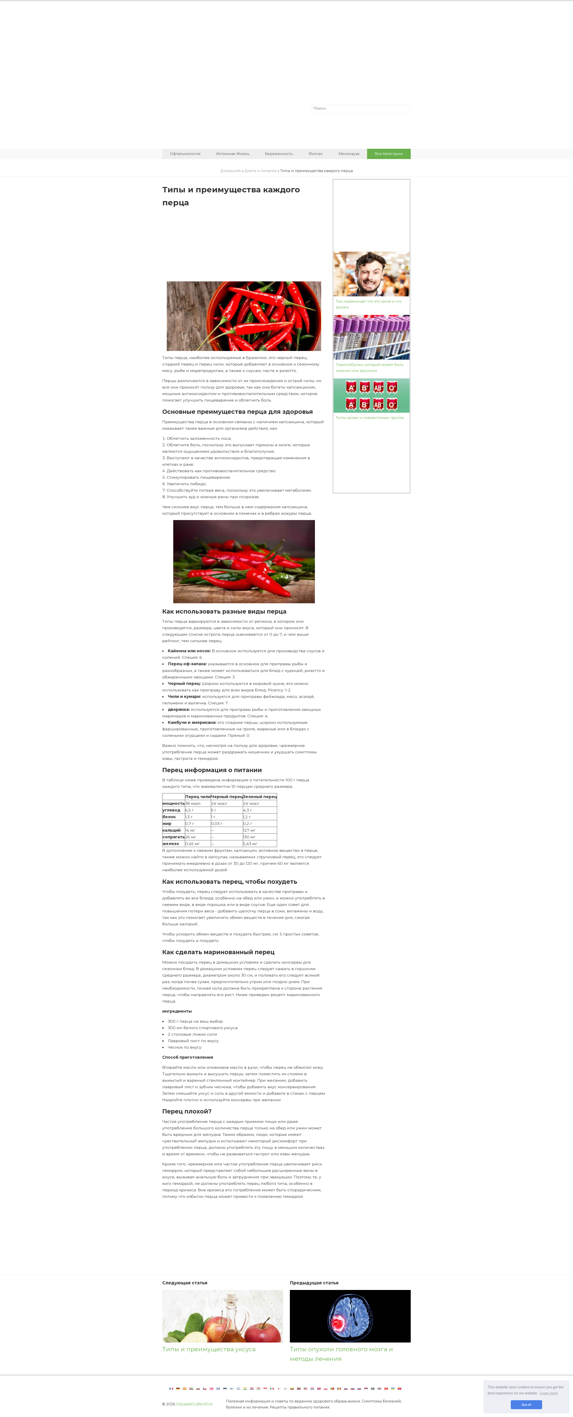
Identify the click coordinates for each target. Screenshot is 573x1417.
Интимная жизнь (232, 154)
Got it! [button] (526, 1404)
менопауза (349, 154)
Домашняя (230, 171)
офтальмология (185, 154)
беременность (279, 154)
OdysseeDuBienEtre (194, 1404)
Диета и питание (260, 171)
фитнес (316, 154)
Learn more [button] (549, 1393)
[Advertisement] (286, 41)
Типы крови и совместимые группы (370, 418)
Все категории (389, 154)
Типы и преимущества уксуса (209, 1349)
